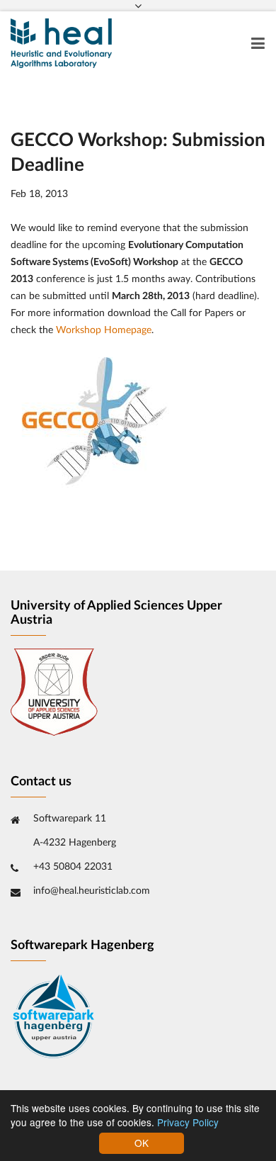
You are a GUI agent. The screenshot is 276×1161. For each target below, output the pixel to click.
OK (141, 1142)
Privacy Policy (188, 1122)
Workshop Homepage (103, 330)
